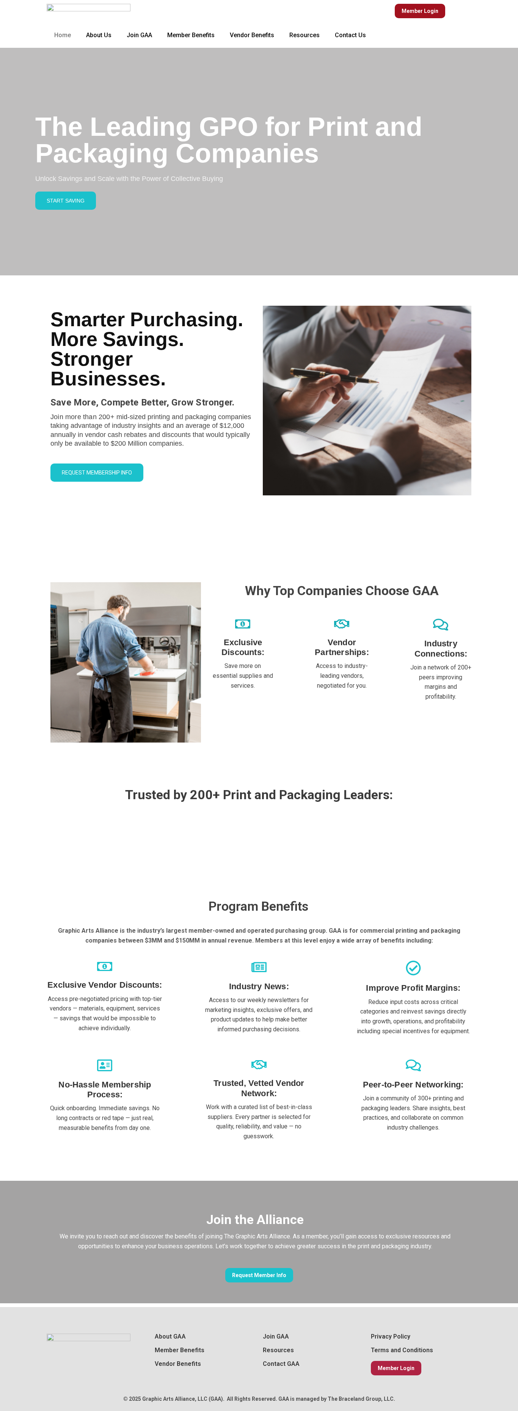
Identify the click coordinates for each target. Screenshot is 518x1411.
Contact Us (350, 35)
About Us (98, 35)
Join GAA (139, 35)
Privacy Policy (390, 1336)
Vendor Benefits (252, 35)
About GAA (170, 1336)
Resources (304, 35)
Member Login (396, 1368)
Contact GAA (281, 1363)
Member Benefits (191, 35)
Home (62, 35)
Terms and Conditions (402, 1350)
